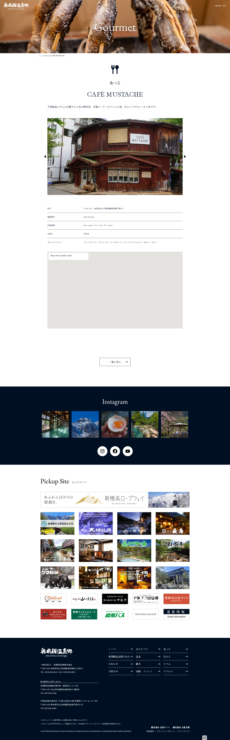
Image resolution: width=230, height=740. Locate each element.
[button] (45, 156)
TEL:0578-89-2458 (48, 693)
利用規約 (150, 731)
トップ (41, 56)
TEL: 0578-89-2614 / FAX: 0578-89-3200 (57, 672)
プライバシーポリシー (166, 731)
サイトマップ (184, 731)
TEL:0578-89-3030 (48, 708)
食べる (47, 56)
